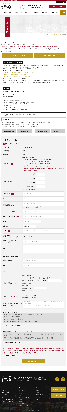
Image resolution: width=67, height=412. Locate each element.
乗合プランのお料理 (7, 399)
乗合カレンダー (58, 389)
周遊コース (55, 12)
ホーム (22, 4)
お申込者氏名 (6, 194)
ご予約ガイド (17, 55)
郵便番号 (5, 221)
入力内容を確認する (33, 361)
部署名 (4, 265)
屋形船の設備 (39, 395)
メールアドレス (7, 211)
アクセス (22, 8)
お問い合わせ (39, 399)
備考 (4, 248)
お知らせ (22, 6)
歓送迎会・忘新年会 (24, 397)
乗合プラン (18, 12)
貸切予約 (50, 55)
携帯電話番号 (6, 205)
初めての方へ (5, 392)
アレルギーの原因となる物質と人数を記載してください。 (12, 304)
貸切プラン (28, 12)
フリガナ (5, 199)
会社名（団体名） (7, 260)
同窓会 (20, 399)
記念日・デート (23, 395)
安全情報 (38, 397)
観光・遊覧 (22, 391)
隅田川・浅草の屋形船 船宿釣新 (6, 6)
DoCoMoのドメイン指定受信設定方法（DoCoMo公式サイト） (19, 72)
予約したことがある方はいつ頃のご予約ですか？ (9, 241)
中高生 (33, 178)
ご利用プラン (8, 164)
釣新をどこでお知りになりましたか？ (9, 283)
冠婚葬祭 (21, 401)
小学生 (33, 182)
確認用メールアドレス (9, 216)
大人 (34, 174)
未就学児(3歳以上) (30, 186)
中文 (63, 2)
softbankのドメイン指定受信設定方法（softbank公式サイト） (19, 76)
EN (58, 2)
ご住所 (4, 231)
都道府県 (5, 226)
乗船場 (37, 390)
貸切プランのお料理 (7, 401)
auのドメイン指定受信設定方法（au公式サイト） (16, 74)
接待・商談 (22, 403)
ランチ (20, 393)
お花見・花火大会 (23, 405)
